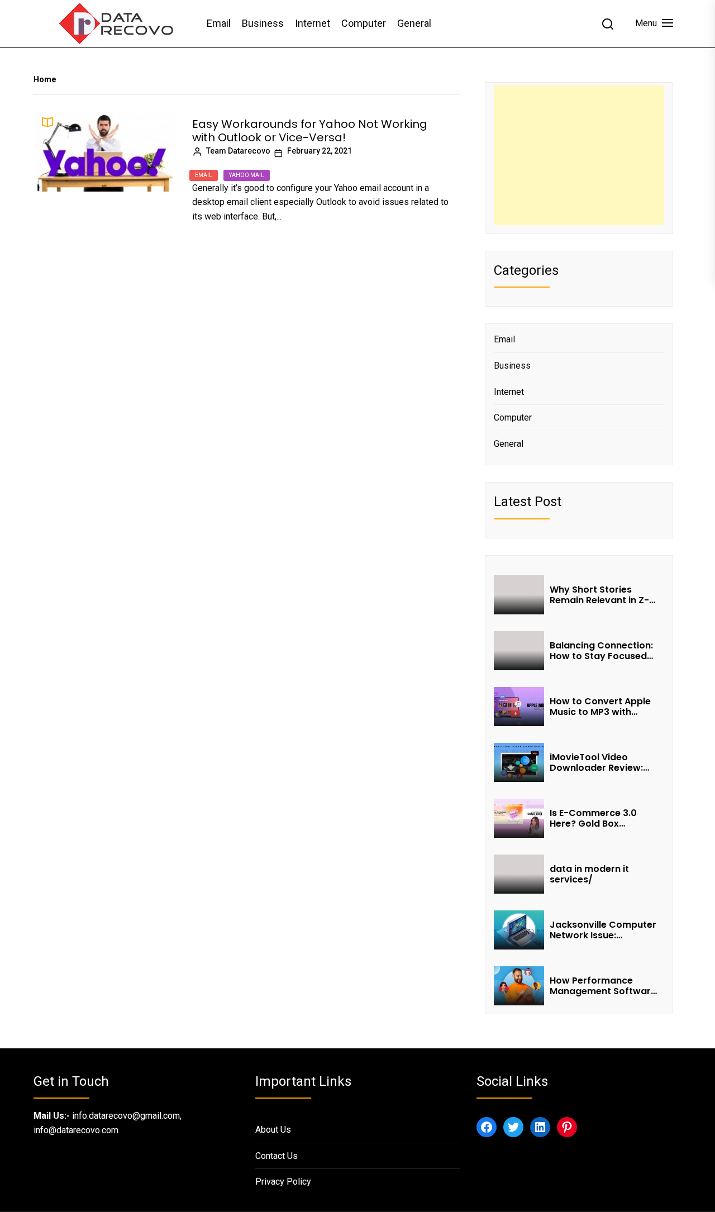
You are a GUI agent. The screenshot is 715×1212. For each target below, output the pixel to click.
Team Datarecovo (238, 150)
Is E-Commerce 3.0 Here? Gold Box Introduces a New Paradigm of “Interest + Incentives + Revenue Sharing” (603, 818)
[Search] (608, 24)
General (414, 23)
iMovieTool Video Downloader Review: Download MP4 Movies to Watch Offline (601, 762)
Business (263, 23)
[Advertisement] (579, 155)
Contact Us (276, 1156)
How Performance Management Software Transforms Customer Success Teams (603, 985)
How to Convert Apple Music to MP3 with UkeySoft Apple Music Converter (600, 706)
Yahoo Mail (246, 175)
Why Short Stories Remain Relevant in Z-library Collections (599, 594)
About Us (273, 1129)
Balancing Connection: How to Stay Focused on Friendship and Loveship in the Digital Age (601, 650)
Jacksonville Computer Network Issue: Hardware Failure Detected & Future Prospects (603, 930)
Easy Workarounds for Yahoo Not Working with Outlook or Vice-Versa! (309, 130)
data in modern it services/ (589, 874)
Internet (312, 23)
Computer (363, 23)
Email (219, 23)
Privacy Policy (283, 1181)
